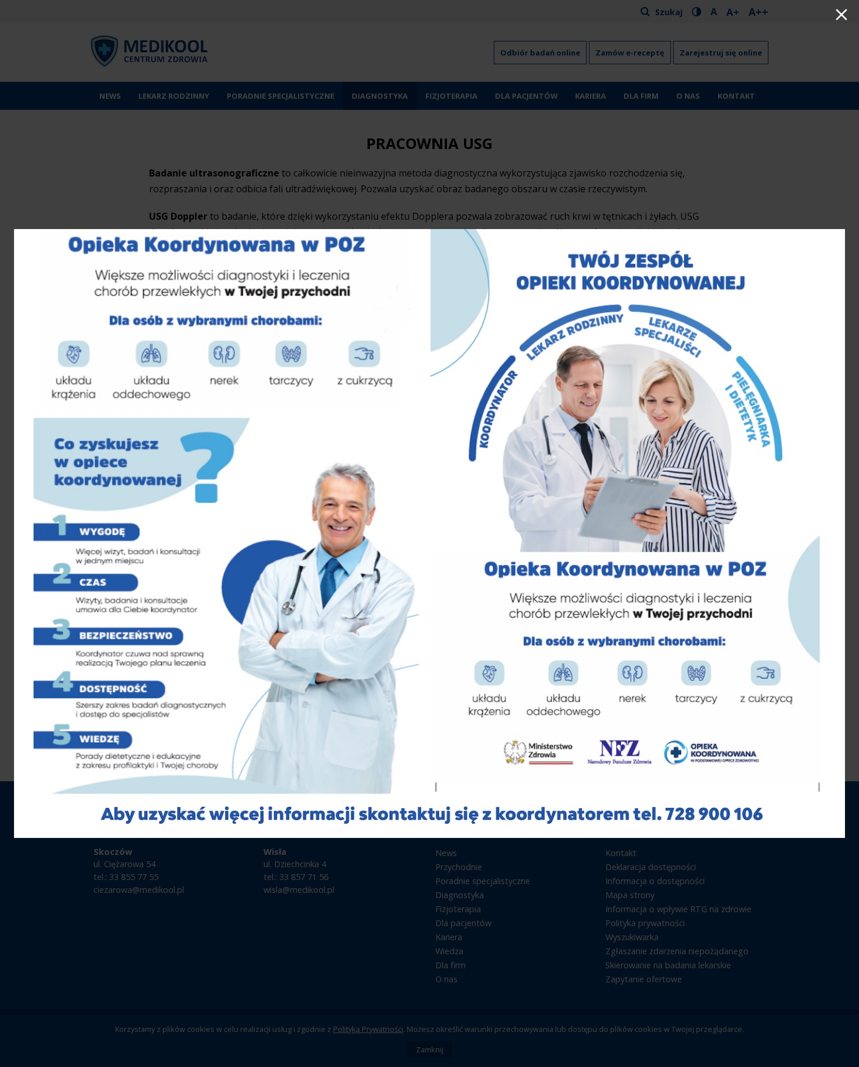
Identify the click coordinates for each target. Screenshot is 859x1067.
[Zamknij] (841, 16)
